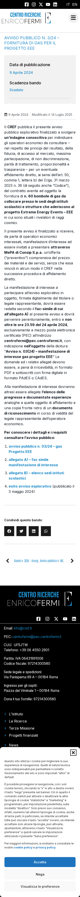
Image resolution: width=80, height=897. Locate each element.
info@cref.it (23, 628)
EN (74, 4)
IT (68, 4)
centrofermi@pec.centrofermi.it (36, 637)
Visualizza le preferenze (40, 886)
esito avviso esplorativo (30, 486)
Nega (40, 874)
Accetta (40, 862)
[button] (73, 752)
